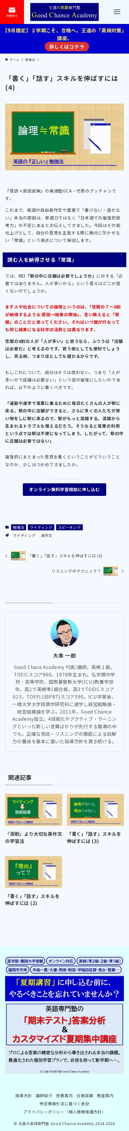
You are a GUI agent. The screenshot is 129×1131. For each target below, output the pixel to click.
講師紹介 (44, 1095)
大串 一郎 (64, 655)
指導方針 (23, 1095)
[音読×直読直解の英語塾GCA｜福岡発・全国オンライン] (64, 12)
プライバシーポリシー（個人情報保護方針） (64, 1112)
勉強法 (18, 527)
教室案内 (105, 1095)
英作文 (46, 535)
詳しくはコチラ (66, 46)
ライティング (41, 527)
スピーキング (69, 527)
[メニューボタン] (117, 12)
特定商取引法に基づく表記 (64, 1103)
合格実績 (84, 1095)
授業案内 (64, 1095)
